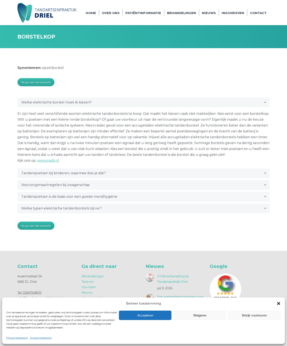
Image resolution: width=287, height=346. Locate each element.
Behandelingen (93, 276)
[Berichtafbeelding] (150, 278)
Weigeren (199, 315)
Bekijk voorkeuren (254, 315)
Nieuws (87, 292)
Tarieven (88, 282)
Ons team (89, 287)
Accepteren (145, 315)
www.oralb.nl (48, 161)
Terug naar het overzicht (36, 82)
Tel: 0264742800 (29, 292)
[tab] (143, 102)
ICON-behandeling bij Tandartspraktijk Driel (173, 279)
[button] (278, 303)
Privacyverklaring (17, 337)
